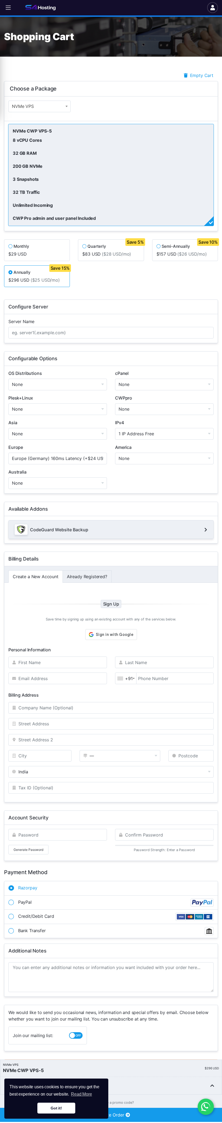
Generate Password (28, 850)
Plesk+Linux (20, 398)
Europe (15, 447)
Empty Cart (201, 75)
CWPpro (123, 398)
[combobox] (39, 106)
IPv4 (119, 422)
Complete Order (108, 1115)
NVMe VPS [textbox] (23, 106)
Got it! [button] (56, 1108)
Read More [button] (81, 1094)
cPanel (122, 373)
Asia (12, 422)
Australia (17, 472)
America (123, 447)
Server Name (21, 321)
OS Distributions (25, 373)
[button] (8, 8)
